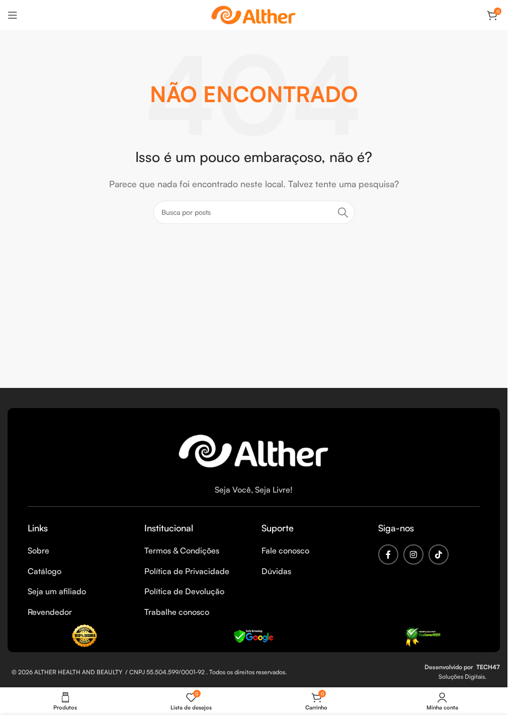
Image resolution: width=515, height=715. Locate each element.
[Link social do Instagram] (413, 554)
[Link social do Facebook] (388, 554)
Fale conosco (285, 550)
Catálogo (44, 571)
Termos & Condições (181, 550)
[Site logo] (254, 14)
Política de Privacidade (186, 571)
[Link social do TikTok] (438, 554)
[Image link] (254, 449)
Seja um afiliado (57, 591)
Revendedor (50, 612)
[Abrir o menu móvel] (13, 15)
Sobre (38, 550)
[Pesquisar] (343, 212)
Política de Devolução (184, 591)
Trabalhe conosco (176, 612)
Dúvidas (276, 571)
